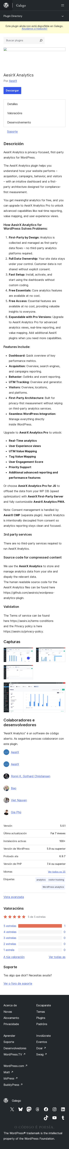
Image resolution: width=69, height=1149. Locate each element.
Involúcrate (43, 1035)
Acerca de (10, 1005)
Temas (40, 1011)
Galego (16, 1100)
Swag (41, 1054)
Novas (8, 1011)
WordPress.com (16, 1066)
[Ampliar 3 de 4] (28, 670)
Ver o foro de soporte (18, 983)
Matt (8, 1072)
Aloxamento (11, 1018)
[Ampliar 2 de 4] (60, 652)
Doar (41, 1048)
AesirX (13, 81)
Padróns (41, 1024)
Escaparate (43, 1005)
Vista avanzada (14, 897)
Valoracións (14, 113)
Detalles (12, 104)
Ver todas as (57, 957)
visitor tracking (56, 879)
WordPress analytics (53, 887)
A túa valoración (14, 957)
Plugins (40, 1018)
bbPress (11, 1078)
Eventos (41, 1042)
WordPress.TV (15, 1054)
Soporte (12, 131)
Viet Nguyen (19, 800)
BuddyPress (13, 1085)
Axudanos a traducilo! (34, 28)
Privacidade (11, 1024)
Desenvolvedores (15, 1048)
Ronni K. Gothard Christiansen (30, 776)
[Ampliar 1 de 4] (28, 652)
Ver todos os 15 (56, 871)
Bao (13, 788)
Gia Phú (16, 812)
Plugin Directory (13, 15)
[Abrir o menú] (63, 5)
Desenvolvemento (19, 122)
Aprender (9, 1035)
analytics (41, 879)
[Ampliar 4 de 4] (60, 687)
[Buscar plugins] (41, 40)
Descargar (12, 90)
